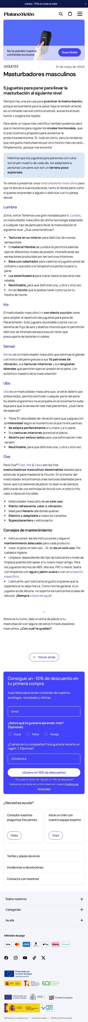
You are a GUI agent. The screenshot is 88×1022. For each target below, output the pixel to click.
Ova (6, 456)
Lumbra (10, 207)
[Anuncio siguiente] (85, 3)
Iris (5, 304)
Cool (22, 465)
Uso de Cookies (39, 1017)
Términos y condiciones (16, 1017)
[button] (79, 13)
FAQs (14, 835)
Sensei (9, 346)
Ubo (6, 383)
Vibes (38, 465)
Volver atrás (46, 657)
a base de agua (40, 596)
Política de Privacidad (61, 1017)
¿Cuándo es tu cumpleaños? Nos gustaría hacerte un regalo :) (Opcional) (44, 746)
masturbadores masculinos (59, 183)
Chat (55, 835)
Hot (28, 465)
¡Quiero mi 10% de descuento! (44, 772)
